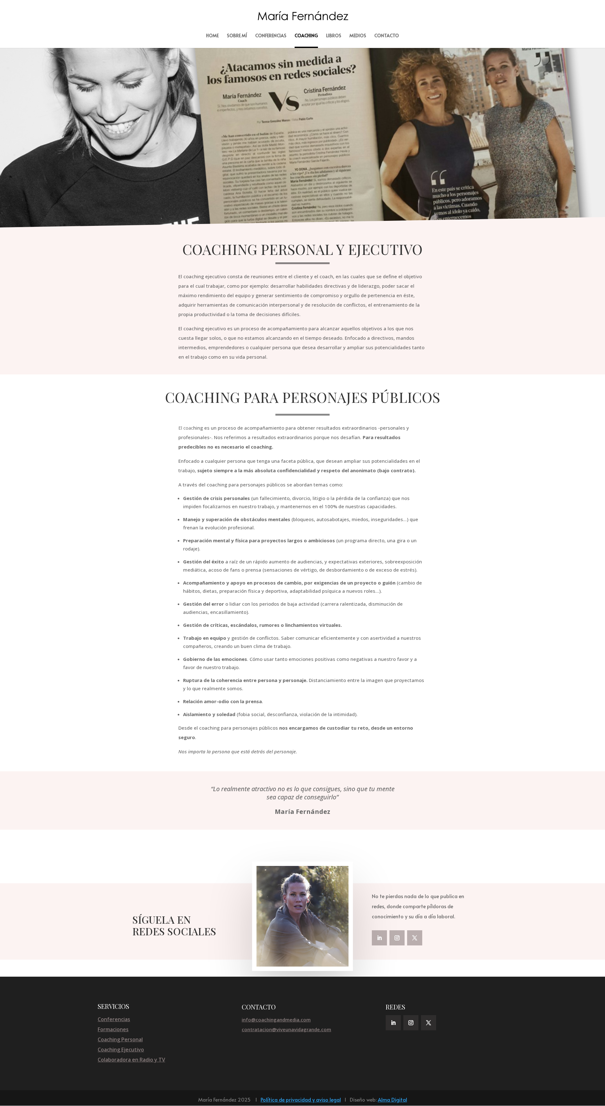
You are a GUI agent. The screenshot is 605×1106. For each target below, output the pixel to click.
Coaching (306, 35)
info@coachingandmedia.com (276, 1019)
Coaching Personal (120, 1039)
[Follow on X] (414, 937)
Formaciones (113, 1029)
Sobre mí (237, 35)
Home (212, 35)
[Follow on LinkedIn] (379, 937)
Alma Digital (392, 1099)
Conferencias (270, 35)
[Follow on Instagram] (397, 937)
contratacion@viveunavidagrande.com (286, 1029)
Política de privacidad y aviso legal (301, 1099)
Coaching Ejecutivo (121, 1049)
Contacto (386, 35)
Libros (333, 35)
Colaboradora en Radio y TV (131, 1059)
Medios (357, 35)
